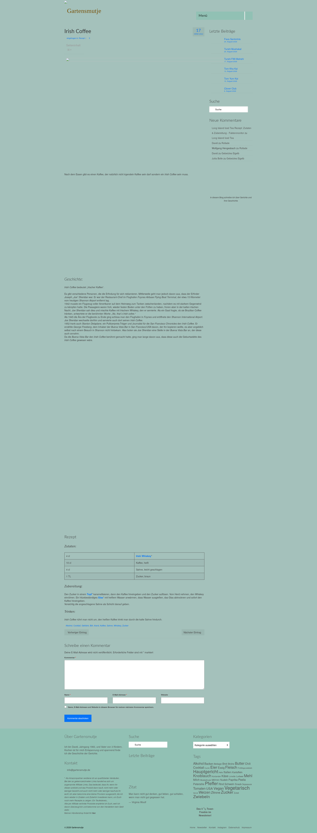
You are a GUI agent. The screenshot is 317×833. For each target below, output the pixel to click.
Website (164, 694)
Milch (196, 780)
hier (94, 813)
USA (209, 788)
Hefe (221, 772)
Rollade (225, 143)
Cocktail (77, 625)
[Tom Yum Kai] (136, 774)
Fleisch (231, 767)
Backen (208, 764)
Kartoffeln (237, 772)
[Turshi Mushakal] (150, 765)
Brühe (231, 763)
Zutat (236, 792)
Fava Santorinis (232, 39)
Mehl (248, 775)
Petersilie (198, 784)
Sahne (110, 625)
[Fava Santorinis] (136, 765)
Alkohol (69, 625)
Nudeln (224, 779)
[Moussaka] (178, 774)
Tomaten (199, 788)
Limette (232, 776)
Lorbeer (239, 776)
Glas (100, 597)
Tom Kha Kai (231, 68)
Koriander (216, 776)
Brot (224, 764)
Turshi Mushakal (232, 49)
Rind (221, 784)
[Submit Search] (211, 109)
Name (67, 694)
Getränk (85, 625)
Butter (239, 763)
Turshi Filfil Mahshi (234, 59)
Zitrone (215, 792)
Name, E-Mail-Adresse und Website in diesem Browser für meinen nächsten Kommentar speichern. (111, 707)
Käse (225, 776)
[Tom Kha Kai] (178, 765)
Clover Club (230, 88)
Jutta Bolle (217, 158)
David (215, 143)
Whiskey (117, 625)
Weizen (204, 792)
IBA (91, 625)
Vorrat (195, 793)
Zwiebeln (201, 796)
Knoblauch (202, 775)
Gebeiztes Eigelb (230, 153)
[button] (99, 367)
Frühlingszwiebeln (245, 768)
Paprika (233, 780)
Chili (248, 763)
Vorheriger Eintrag (77, 632)
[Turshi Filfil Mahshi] (164, 765)
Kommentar (70, 657)
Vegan (218, 788)
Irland (96, 625)
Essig (221, 768)
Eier (213, 767)
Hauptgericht (205, 771)
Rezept (82, 38)
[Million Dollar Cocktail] (164, 774)
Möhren (216, 779)
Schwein (229, 784)
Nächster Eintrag (192, 632)
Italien (227, 772)
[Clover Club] (150, 774)
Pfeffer (211, 783)
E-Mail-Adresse (120, 694)
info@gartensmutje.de (78, 770)
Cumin (207, 768)
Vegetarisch (237, 787)
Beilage (218, 763)
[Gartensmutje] (94, 10)
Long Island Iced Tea (223, 138)
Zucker (125, 625)
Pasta (242, 779)
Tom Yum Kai (231, 78)
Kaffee (103, 625)
